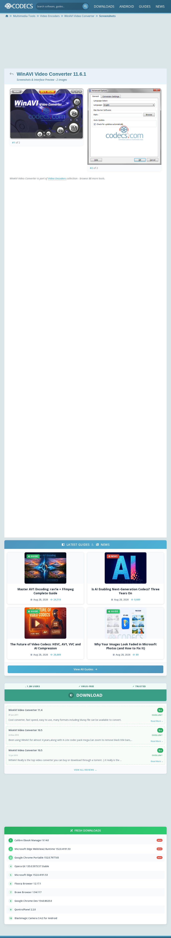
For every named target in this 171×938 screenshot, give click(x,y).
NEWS (160, 6)
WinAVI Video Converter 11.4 (25, 710)
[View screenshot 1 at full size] (46, 113)
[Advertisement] (85, 43)
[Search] (85, 6)
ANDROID (126, 6)
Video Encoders (57, 178)
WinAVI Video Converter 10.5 (25, 730)
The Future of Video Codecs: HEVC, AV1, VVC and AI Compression (45, 646)
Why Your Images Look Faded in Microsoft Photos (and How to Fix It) (125, 646)
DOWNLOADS (104, 6)
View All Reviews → (85, 769)
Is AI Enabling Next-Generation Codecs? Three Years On (125, 591)
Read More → (157, 721)
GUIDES (145, 6)
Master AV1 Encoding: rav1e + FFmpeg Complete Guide (45, 591)
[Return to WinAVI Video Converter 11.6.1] (12, 74)
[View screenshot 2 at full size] (124, 126)
